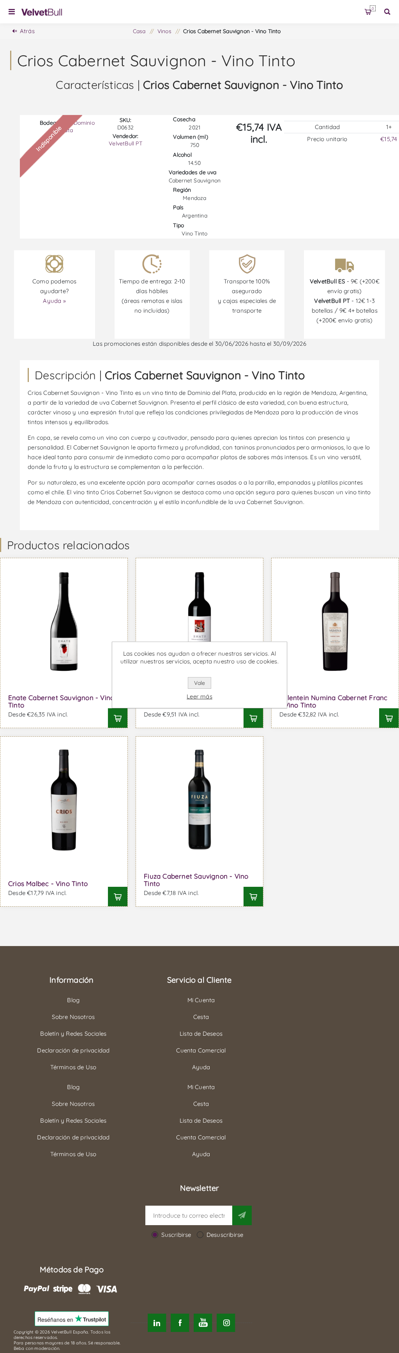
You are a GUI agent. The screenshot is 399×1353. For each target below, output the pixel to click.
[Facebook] (180, 1323)
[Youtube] (203, 1323)
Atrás (27, 31)
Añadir (117, 718)
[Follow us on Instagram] (226, 1323)
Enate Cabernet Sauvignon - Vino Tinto (61, 701)
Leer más (199, 696)
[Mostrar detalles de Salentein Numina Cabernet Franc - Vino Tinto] (335, 621)
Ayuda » (54, 300)
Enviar (242, 1215)
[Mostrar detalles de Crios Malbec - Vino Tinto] (63, 800)
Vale (199, 682)
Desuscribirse (225, 1234)
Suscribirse (176, 1234)
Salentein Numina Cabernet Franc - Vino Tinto (333, 701)
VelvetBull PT (125, 143)
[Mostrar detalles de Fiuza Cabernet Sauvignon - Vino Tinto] (199, 800)
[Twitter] (157, 1323)
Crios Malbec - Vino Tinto (48, 883)
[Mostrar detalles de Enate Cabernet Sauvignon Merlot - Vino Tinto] (199, 621)
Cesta (373, 8)
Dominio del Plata (73, 126)
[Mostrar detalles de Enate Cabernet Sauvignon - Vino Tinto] (63, 621)
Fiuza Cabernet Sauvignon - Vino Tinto (196, 880)
